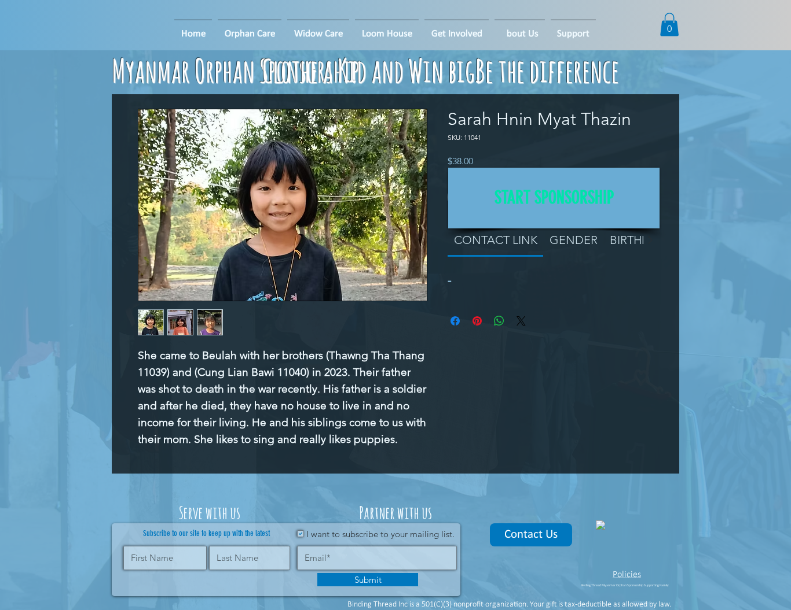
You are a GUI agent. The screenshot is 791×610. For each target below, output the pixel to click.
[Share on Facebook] (455, 321)
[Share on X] (521, 321)
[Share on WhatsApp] (499, 321)
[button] (387, 29)
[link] (495, 240)
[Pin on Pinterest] (477, 321)
